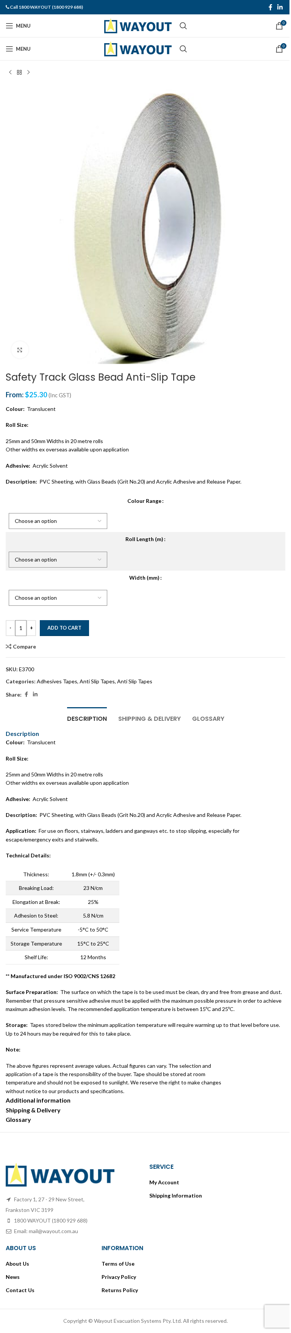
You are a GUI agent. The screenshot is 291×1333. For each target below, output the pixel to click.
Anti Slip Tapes (97, 681)
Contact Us (20, 1290)
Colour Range (144, 501)
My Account (164, 1182)
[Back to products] (19, 72)
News (13, 1277)
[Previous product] (10, 72)
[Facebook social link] (270, 7)
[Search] (183, 25)
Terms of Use (118, 1263)
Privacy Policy (119, 1277)
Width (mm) (144, 577)
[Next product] (28, 72)
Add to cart (64, 628)
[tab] (87, 717)
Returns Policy (120, 1290)
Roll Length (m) (144, 539)
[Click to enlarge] (19, 349)
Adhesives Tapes (57, 681)
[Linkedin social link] (280, 7)
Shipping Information (175, 1195)
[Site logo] (138, 25)
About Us (17, 1263)
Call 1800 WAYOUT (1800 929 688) (46, 7)
